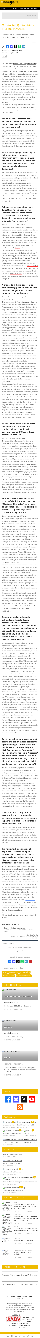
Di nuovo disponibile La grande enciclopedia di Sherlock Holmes (26, 1229)
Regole (24, 1296)
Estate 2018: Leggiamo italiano (24, 63)
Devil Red (27, 1134)
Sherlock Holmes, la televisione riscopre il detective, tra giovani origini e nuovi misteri (26, 1218)
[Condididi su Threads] (15, 46)
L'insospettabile (8, 1125)
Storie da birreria (25, 84)
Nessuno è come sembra (12, 1134)
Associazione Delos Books (20, 1309)
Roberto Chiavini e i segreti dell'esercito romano (20, 1182)
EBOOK (7, 1058)
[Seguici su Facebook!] (8, 1099)
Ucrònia (24, 516)
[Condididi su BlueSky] (11, 46)
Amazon (25, 915)
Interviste (31, 15)
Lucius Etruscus (16, 50)
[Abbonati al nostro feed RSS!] (20, 1106)
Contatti (20, 1298)
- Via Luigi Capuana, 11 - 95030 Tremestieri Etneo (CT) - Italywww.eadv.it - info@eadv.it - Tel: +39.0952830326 (21, 1322)
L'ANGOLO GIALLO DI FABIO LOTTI (18, 996)
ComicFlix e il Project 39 (25, 1125)
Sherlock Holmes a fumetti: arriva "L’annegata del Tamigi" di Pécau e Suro (25, 1206)
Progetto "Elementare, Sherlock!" (15, 1275)
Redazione (31, 1296)
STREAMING (17, 1214)
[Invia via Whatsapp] (20, 46)
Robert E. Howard (16, 273)
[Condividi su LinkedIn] (24, 46)
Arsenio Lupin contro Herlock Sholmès (25, 1253)
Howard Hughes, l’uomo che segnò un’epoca (19, 1142)
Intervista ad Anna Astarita (12, 1155)
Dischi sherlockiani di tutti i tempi (15, 1284)
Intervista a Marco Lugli (11, 1163)
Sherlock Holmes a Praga (23, 1240)
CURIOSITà (17, 1238)
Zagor (17, 248)
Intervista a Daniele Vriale (12, 1172)
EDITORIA (8, 1027)
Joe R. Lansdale (32, 266)
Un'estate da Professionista (13, 1190)
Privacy (18, 1296)
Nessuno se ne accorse (13, 1064)
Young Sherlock (6, 8)
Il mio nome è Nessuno (23, 976)
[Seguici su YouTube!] (32, 1099)
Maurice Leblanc (18, 8)
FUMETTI (16, 1202)
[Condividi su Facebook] (7, 46)
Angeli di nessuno (11, 1002)
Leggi (19, 1211)
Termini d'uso (10, 1296)
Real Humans (31, 81)
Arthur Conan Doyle (31, 8)
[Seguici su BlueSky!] (16, 1099)
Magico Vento (30, 258)
